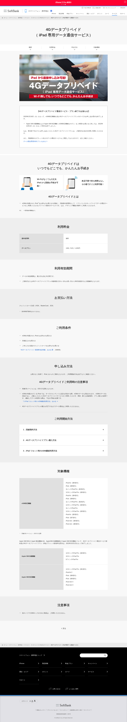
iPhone (21, 663)
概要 (30, 47)
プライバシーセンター (52, 710)
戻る (64, 628)
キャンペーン (92, 663)
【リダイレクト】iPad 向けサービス (40, 18)
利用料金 (52, 47)
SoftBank (11, 10)
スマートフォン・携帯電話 (15, 18)
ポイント (45, 672)
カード (67, 672)
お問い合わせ (56, 689)
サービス (26, 18)
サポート (22, 680)
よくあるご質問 (73, 689)
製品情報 (45, 663)
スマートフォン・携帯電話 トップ (30, 655)
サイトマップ (87, 710)
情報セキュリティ (41, 710)
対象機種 (97, 47)
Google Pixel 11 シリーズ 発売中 (63, 2)
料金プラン (69, 663)
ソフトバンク (63, 705)
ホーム (5, 18)
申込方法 (74, 47)
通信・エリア (23, 672)
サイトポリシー (64, 710)
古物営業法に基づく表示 (76, 710)
